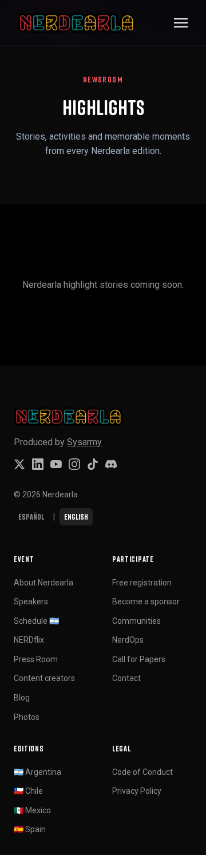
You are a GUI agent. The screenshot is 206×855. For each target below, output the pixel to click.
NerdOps (128, 639)
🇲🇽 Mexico (32, 810)
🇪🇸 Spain (30, 829)
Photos (26, 717)
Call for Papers (138, 659)
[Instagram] (74, 464)
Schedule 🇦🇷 (36, 621)
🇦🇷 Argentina (37, 772)
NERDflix (29, 639)
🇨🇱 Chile (28, 790)
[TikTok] (92, 464)
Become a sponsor (146, 601)
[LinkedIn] (37, 464)
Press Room (36, 659)
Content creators (44, 678)
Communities (136, 621)
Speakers (31, 601)
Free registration (142, 582)
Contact (126, 678)
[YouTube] (56, 464)
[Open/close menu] (180, 23)
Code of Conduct (142, 772)
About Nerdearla (43, 582)
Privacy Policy (136, 790)
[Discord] (111, 464)
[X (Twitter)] (19, 464)
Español (31, 516)
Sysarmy (84, 442)
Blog (22, 697)
